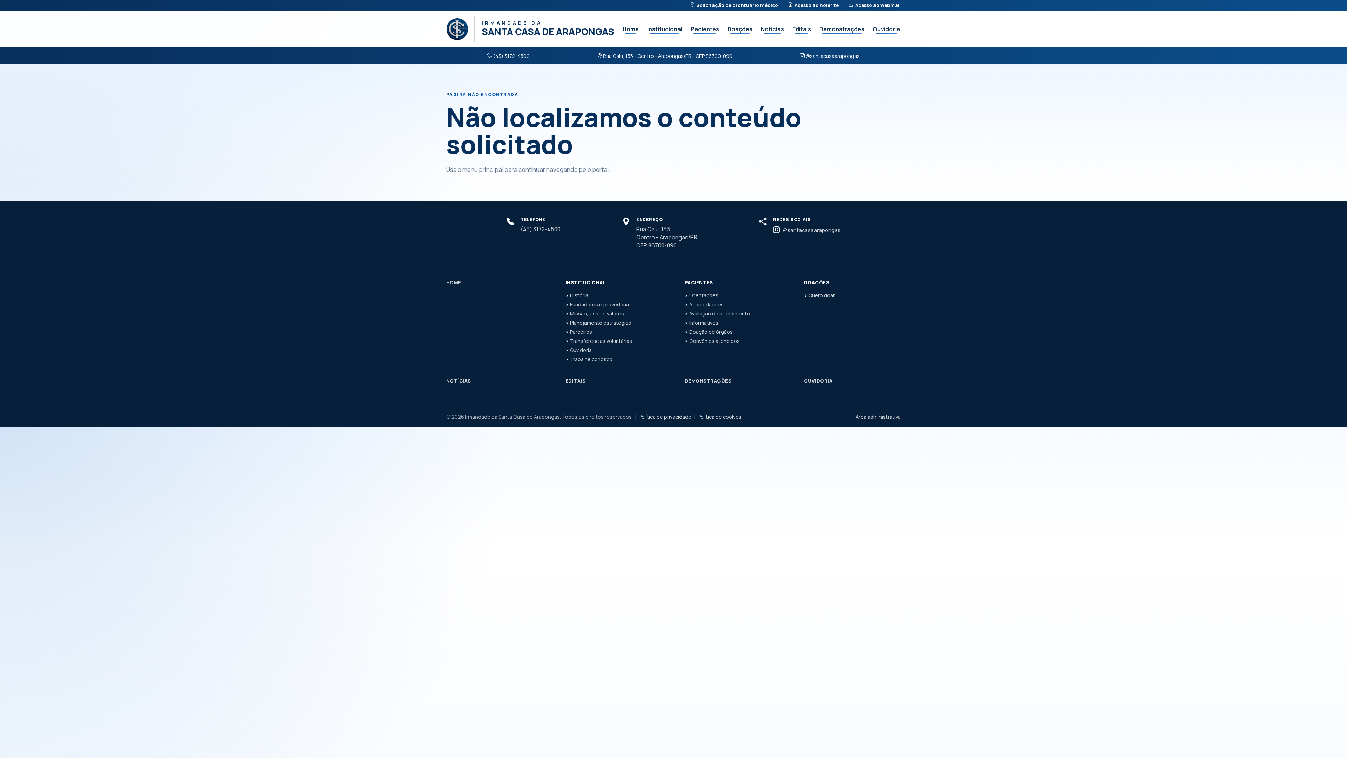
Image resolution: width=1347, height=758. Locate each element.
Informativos (703, 322)
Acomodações (706, 304)
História (579, 295)
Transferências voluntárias (601, 341)
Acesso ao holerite (817, 5)
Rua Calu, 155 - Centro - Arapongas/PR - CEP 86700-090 (667, 56)
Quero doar (822, 295)
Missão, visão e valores (597, 313)
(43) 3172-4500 (511, 56)
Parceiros (581, 331)
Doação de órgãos (711, 331)
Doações (740, 29)
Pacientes (705, 29)
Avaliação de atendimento (719, 313)
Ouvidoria (886, 29)
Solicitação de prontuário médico (737, 5)
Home (631, 29)
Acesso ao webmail (878, 5)
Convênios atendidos (714, 341)
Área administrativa (878, 416)
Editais (801, 29)
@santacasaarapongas (833, 56)
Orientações (703, 295)
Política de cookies (720, 416)
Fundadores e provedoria (599, 304)
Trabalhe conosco (591, 359)
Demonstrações (841, 29)
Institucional (664, 29)
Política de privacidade (665, 416)
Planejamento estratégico (600, 322)
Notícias (772, 29)
